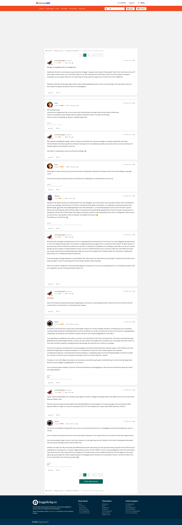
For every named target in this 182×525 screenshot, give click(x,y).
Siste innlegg (49, 8)
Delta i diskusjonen (91, 481)
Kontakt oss (129, 506)
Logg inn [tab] (131, 8)
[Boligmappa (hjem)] (43, 3)
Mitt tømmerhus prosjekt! (54, 124)
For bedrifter (122, 3)
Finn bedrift (64, 8)
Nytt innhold (73, 8)
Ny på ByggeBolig (130, 507)
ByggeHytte (105, 509)
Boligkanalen (105, 507)
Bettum (57, 322)
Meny (143, 3)
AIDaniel (57, 196)
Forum (57, 8)
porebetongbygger (60, 60)
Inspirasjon (82, 8)
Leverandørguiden (107, 511)
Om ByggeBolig (130, 504)
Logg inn (132, 3)
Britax (56, 103)
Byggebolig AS (43, 522)
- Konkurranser (82, 507)
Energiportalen (106, 514)
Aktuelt (41, 8)
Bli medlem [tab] (142, 8)
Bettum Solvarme (66, 379)
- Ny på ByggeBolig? (83, 511)
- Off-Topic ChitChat (84, 513)
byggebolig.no (52, 511)
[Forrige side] (98, 55)
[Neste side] (101, 55)
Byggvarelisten (106, 513)
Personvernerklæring (131, 513)
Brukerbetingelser (130, 509)
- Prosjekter (81, 506)
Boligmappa (105, 504)
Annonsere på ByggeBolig (133, 511)
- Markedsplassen (83, 509)
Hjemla (104, 506)
